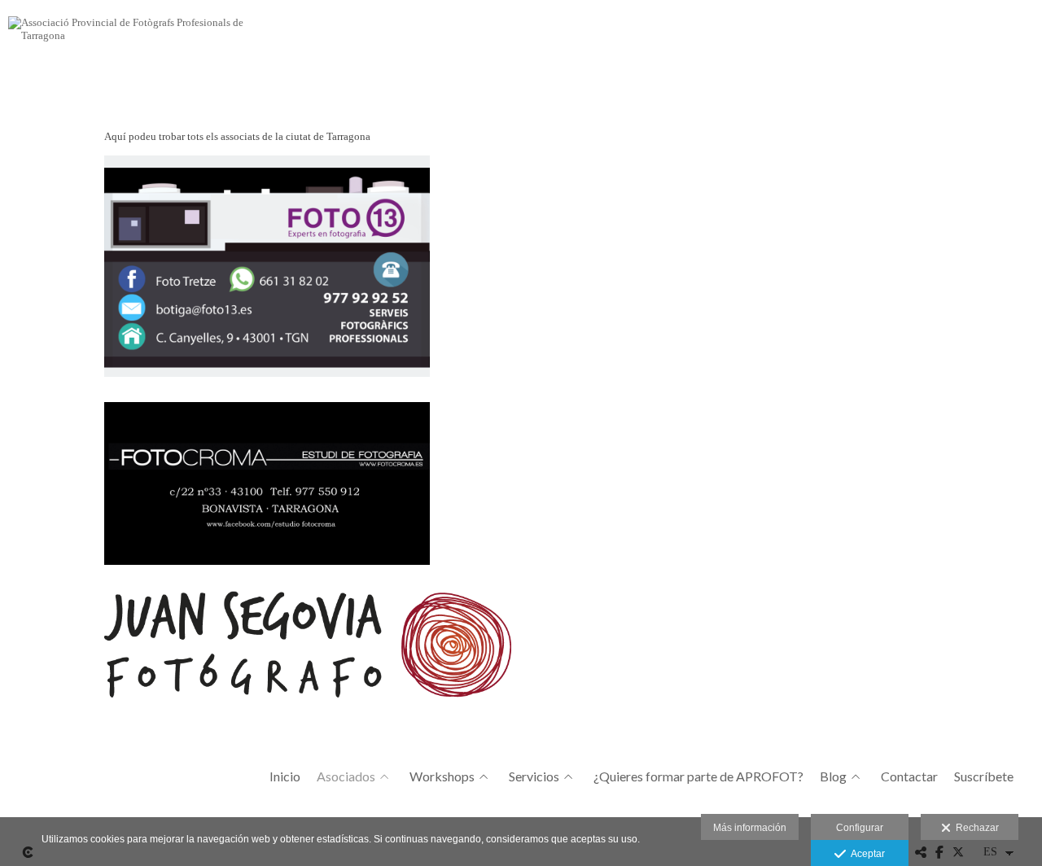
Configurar (859, 827)
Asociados (346, 776)
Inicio (284, 776)
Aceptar (865, 853)
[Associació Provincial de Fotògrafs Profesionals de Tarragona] (134, 34)
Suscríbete (984, 776)
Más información (749, 827)
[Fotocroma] (517, 490)
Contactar (909, 776)
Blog (833, 776)
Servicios (534, 776)
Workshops (442, 776)
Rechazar (975, 827)
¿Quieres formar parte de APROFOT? (698, 776)
